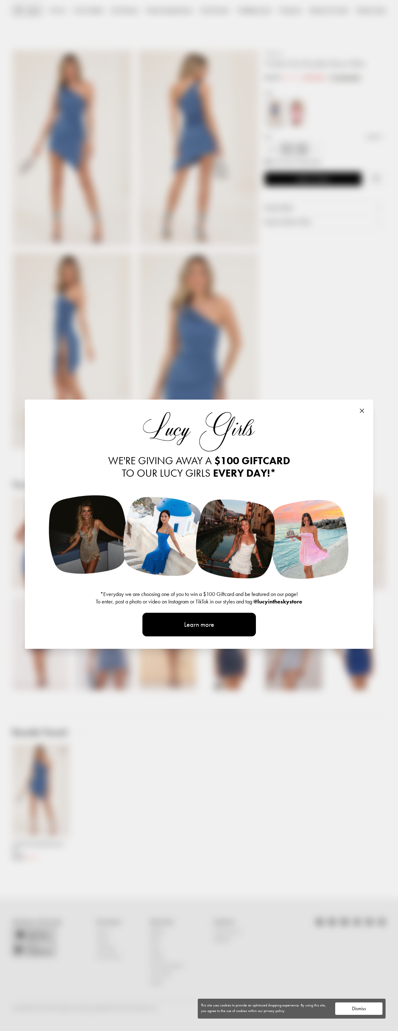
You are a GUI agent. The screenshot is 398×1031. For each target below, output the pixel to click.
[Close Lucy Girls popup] (362, 411)
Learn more (199, 624)
